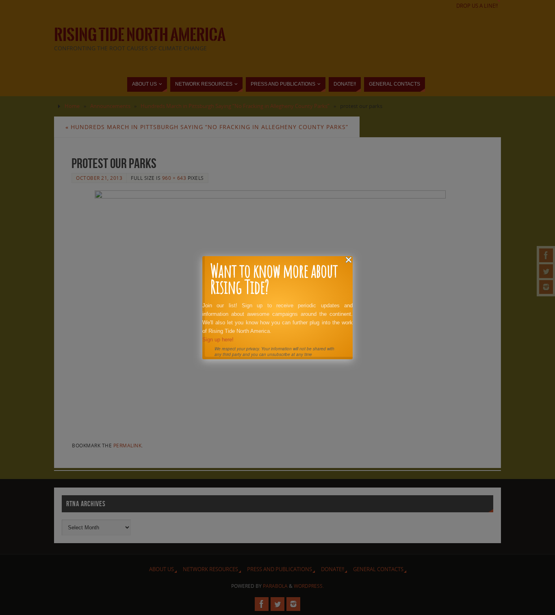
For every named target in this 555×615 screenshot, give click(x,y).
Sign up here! (218, 340)
